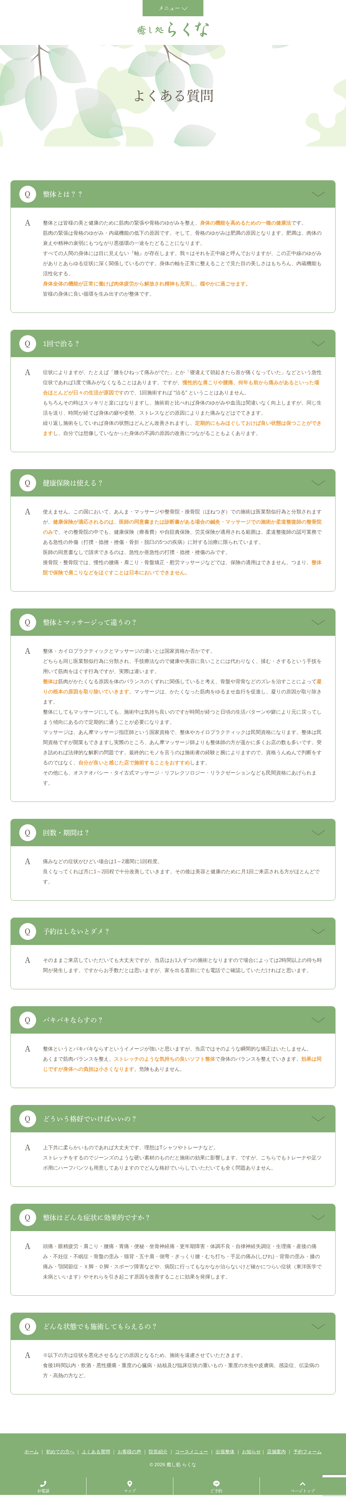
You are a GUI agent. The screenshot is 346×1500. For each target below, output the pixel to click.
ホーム (31, 1451)
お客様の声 (129, 1451)
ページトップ (303, 1491)
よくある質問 (96, 1451)
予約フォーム (307, 1451)
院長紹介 (158, 1451)
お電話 (43, 1491)
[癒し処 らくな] (173, 29)
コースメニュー (191, 1451)
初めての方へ (60, 1451)
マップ (130, 1491)
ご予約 (216, 1491)
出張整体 (225, 1451)
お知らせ (251, 1451)
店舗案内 (276, 1451)
